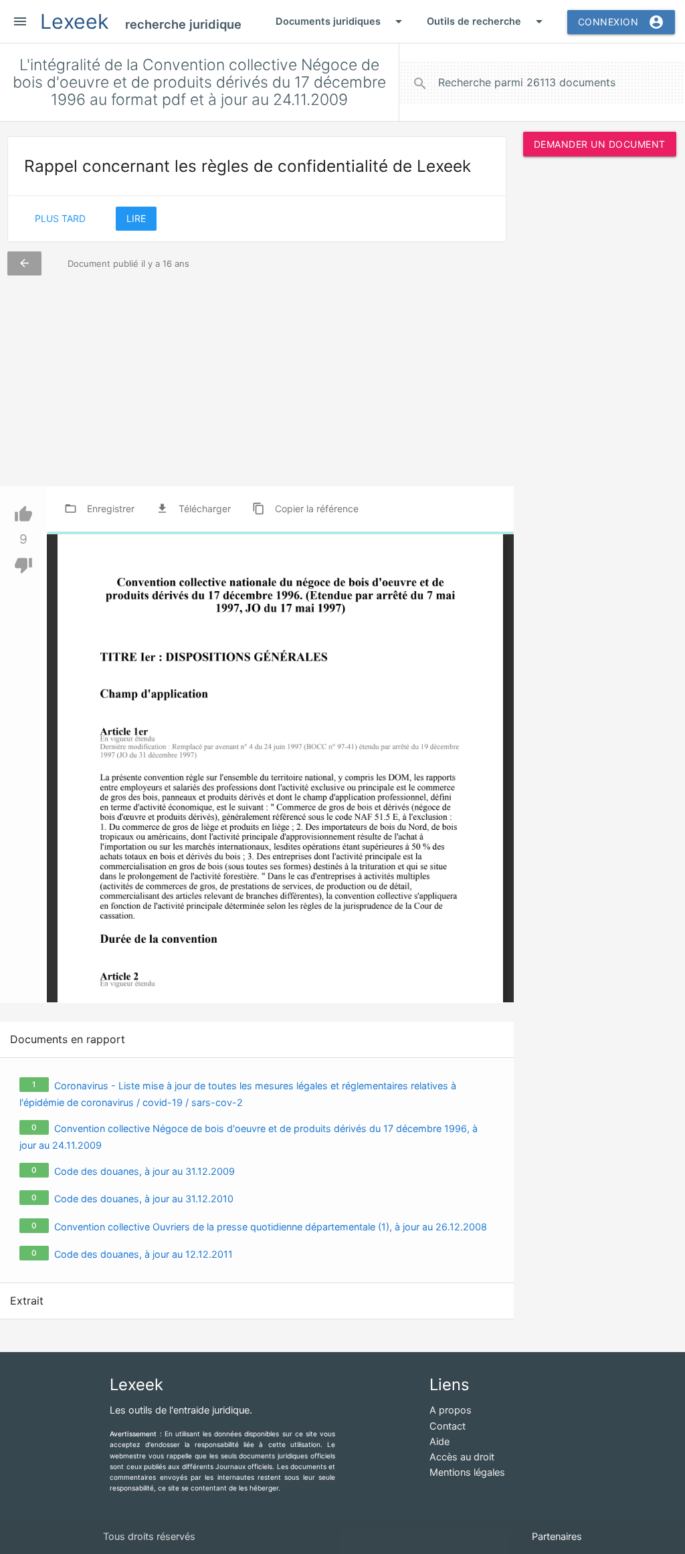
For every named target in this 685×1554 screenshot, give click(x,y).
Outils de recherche (487, 21)
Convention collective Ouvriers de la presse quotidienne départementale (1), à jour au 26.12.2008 (270, 1226)
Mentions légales (467, 1472)
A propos (450, 1410)
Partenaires (557, 1537)
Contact (447, 1426)
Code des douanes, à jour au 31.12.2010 (143, 1198)
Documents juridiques (341, 21)
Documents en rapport (67, 1039)
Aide (439, 1442)
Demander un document (600, 144)
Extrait (26, 1300)
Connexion (621, 22)
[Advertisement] (599, 370)
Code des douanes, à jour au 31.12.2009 (144, 1171)
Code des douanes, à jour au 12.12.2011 (143, 1254)
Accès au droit (461, 1457)
